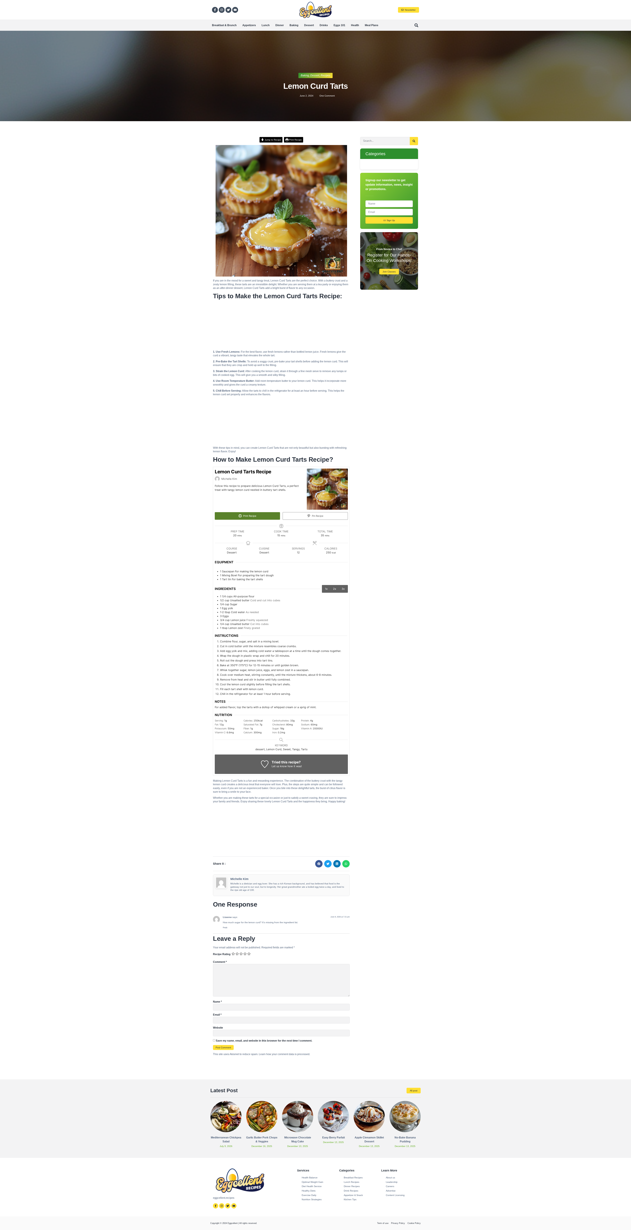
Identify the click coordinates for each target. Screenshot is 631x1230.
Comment (220, 962)
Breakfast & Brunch (224, 25)
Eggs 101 (339, 25)
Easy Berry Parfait (333, 1137)
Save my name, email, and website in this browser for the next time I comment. (264, 1040)
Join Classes (389, 271)
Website (218, 1027)
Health (355, 25)
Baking (294, 25)
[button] (416, 25)
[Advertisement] (281, 326)
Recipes (325, 75)
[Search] (414, 141)
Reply (225, 927)
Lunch (266, 25)
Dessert (309, 25)
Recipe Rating (222, 954)
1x (326, 588)
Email (217, 1014)
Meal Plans (371, 25)
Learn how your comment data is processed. (284, 1054)
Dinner (279, 25)
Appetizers (249, 25)
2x (334, 588)
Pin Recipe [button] (317, 515)
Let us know (279, 766)
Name (217, 1001)
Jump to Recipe (272, 139)
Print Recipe (295, 139)
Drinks (324, 25)
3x (343, 588)
